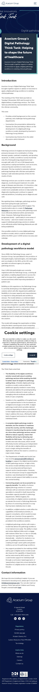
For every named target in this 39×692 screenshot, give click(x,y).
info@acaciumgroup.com (11, 583)
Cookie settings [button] (8, 355)
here (19, 587)
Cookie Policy (6, 361)
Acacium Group (10, 3)
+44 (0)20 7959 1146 (21, 615)
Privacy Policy (14, 361)
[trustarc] (33, 361)
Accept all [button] (32, 355)
